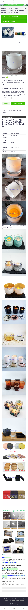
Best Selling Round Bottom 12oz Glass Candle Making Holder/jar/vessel (20, 42)
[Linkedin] (10, 604)
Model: (4, 110)
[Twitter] (15, 604)
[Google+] (13, 604)
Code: (4, 114)
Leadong (18, 600)
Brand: (4, 112)
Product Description (7, 117)
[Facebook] (18, 604)
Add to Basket (19, 103)
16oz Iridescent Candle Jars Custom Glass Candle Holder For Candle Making (8, 42)
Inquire (6, 103)
